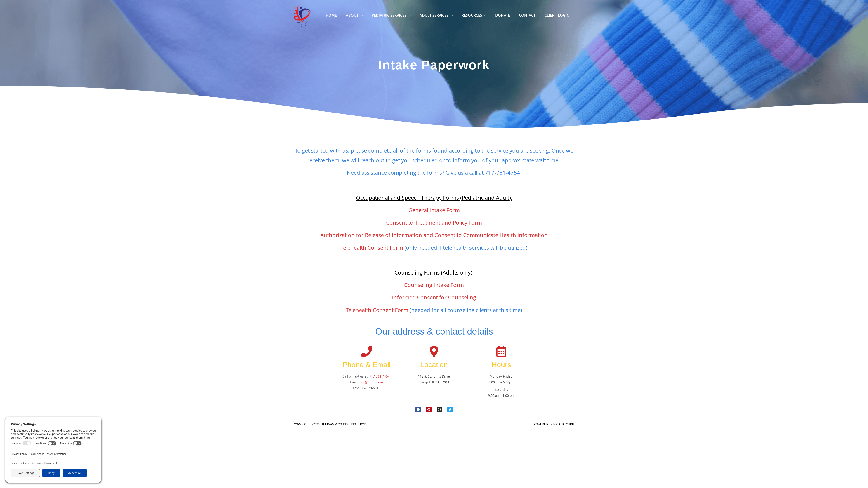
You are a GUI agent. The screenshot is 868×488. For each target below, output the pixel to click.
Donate (502, 15)
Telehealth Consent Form (372, 247)
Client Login (557, 15)
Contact (527, 15)
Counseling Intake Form (434, 285)
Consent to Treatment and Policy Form (434, 222)
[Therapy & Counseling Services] (302, 15)
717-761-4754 (379, 376)
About (352, 15)
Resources (472, 15)
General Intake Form (434, 210)
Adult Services (434, 15)
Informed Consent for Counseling (434, 297)
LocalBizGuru (563, 424)
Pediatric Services (389, 15)
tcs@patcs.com (371, 382)
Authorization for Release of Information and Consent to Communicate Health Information (434, 235)
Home (331, 15)
